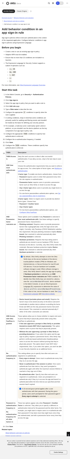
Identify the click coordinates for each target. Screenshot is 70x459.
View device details (48, 294)
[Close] (68, 442)
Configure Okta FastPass (28, 212)
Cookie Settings (58, 452)
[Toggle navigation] (67, 3)
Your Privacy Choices (30, 444)
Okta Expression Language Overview (32, 85)
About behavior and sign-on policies (14, 21)
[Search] (48, 3)
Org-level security (7, 18)
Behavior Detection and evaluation (24, 18)
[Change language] (53, 3)
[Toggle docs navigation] (3, 3)
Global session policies (13, 436)
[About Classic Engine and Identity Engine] (31, 11)
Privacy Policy (12, 444)
